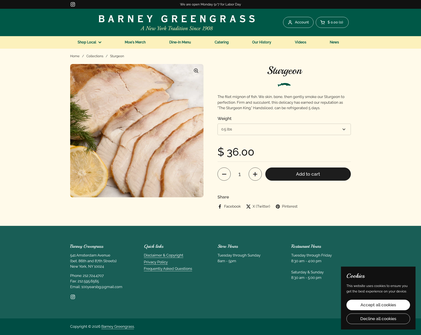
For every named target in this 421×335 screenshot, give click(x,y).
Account (302, 22)
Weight (225, 118)
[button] (332, 22)
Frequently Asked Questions (168, 268)
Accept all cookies (378, 304)
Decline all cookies (378, 318)
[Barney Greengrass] (177, 22)
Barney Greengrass (117, 326)
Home (75, 56)
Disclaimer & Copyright (163, 255)
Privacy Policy (156, 262)
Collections (94, 56)
